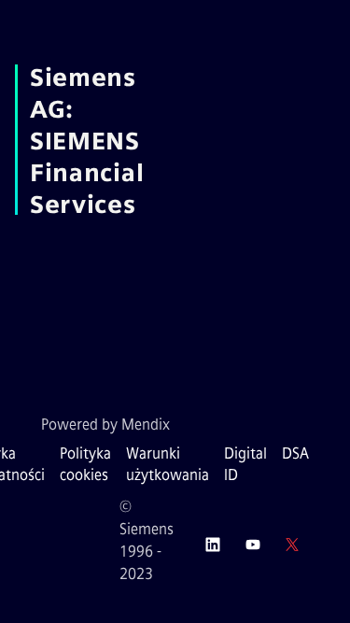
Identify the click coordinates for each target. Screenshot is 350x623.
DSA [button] (295, 453)
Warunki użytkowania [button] (167, 464)
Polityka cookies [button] (85, 464)
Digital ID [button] (245, 464)
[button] (212, 544)
